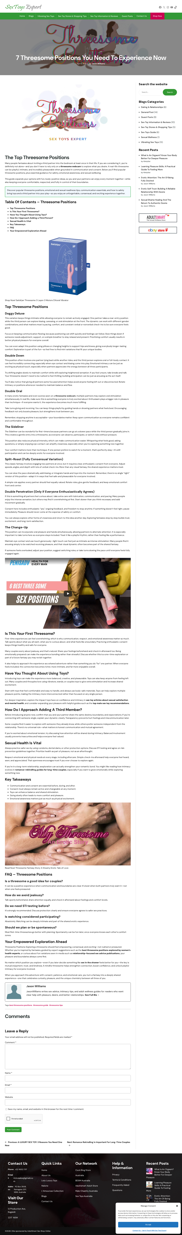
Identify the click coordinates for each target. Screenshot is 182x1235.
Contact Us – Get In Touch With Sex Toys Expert (149, 1231)
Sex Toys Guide (148, 132)
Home (22, 16)
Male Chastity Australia (86, 1191)
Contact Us (142, 16)
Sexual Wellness (149, 137)
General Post (147, 112)
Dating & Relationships (152, 107)
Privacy (115, 1174)
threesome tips (56, 1005)
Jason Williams (98, 64)
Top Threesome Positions (22, 208)
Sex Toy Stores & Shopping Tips (156, 127)
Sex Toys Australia (83, 1196)
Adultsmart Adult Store (86, 1185)
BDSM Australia (82, 1180)
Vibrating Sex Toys (150, 142)
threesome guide (40, 1005)
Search (170, 92)
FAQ (12, 227)
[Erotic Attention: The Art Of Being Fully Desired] (149, 1198)
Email (8, 1085)
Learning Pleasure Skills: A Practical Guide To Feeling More (159, 1186)
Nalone (44, 1185)
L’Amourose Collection (52, 1191)
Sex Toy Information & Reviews (156, 122)
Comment (10, 1042)
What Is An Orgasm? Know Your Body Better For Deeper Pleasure (160, 1173)
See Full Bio (91, 994)
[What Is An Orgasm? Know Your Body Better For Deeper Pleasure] (149, 1171)
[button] (177, 1206)
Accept (148, 1224)
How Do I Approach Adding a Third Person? (31, 218)
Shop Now (157, 16)
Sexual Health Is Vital (20, 221)
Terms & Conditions (121, 1179)
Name (8, 1073)
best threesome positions (21, 1005)
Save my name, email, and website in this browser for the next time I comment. (46, 1109)
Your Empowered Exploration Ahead (28, 230)
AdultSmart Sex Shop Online (38, 1231)
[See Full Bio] (98, 995)
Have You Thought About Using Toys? (28, 214)
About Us (45, 1175)
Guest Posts (147, 117)
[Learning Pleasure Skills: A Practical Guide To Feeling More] (149, 1184)
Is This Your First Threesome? (24, 211)
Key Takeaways (17, 224)
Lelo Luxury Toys (49, 1180)
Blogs (31, 16)
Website (9, 1097)
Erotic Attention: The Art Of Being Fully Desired (162, 1199)
